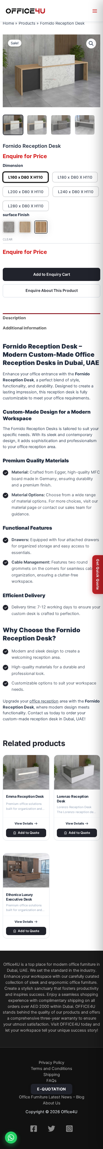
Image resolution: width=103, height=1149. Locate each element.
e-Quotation (51, 1089)
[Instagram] (69, 1128)
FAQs (51, 1080)
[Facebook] (33, 1128)
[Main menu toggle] (95, 11)
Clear (7, 239)
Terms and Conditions (51, 1068)
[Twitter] (51, 1128)
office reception (44, 701)
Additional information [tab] (24, 328)
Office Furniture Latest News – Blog (51, 1097)
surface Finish (16, 214)
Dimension (13, 165)
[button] (91, 43)
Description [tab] (14, 317)
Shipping (51, 1074)
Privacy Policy (51, 1062)
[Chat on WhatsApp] (11, 1137)
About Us (51, 1103)
